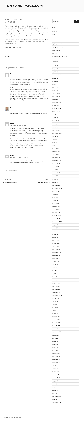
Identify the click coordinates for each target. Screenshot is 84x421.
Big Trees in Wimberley (58, 44)
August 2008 (55, 166)
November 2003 (56, 289)
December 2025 (56, 75)
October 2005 (56, 218)
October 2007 (56, 173)
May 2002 (55, 344)
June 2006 (55, 194)
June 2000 (55, 387)
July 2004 (55, 264)
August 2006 (55, 191)
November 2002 (56, 326)
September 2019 (56, 111)
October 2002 (56, 329)
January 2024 (56, 93)
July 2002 (55, 338)
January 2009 (56, 154)
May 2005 (55, 234)
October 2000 (56, 378)
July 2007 (55, 176)
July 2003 (55, 301)
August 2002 (55, 335)
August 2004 (55, 261)
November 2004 (56, 252)
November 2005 (56, 215)
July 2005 (55, 228)
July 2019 (54, 115)
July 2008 (55, 170)
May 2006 (55, 197)
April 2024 (55, 90)
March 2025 (55, 87)
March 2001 (55, 371)
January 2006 (56, 209)
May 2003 (55, 307)
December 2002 (56, 322)
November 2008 (56, 160)
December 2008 (56, 157)
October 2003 (56, 292)
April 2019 (55, 118)
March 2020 (55, 105)
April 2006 (55, 200)
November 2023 (56, 99)
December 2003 (56, 286)
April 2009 (55, 145)
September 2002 (57, 332)
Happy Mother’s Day (57, 47)
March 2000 (55, 393)
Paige (21, 19)
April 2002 (55, 347)
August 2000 (56, 381)
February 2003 (56, 316)
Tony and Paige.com (24, 6)
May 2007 (55, 179)
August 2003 (55, 298)
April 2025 (55, 84)
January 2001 (56, 375)
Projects (54, 31)
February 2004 (56, 280)
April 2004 (55, 274)
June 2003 (55, 304)
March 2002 (55, 350)
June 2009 (55, 139)
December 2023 (56, 96)
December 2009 (56, 130)
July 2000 (55, 384)
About (54, 34)
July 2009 (55, 136)
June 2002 (55, 341)
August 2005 (55, 225)
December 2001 (56, 356)
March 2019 (55, 121)
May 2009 (55, 142)
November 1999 (56, 396)
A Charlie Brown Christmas (59, 56)
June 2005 (55, 231)
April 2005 (55, 237)
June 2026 (55, 66)
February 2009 (56, 151)
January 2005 (56, 246)
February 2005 (56, 243)
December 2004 (56, 249)
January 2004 (56, 283)
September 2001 (56, 362)
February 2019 (56, 124)
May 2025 (55, 81)
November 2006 (56, 185)
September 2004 (57, 258)
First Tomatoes (56, 50)
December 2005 (56, 212)
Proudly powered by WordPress (12, 417)
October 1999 (56, 399)
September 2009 (57, 133)
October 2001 (56, 359)
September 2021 (56, 102)
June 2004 (55, 267)
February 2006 (56, 206)
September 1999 (56, 402)
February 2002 (56, 353)
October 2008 (56, 163)
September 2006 (57, 188)
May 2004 (55, 270)
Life (8, 56)
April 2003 (55, 310)
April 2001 (55, 368)
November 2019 (56, 108)
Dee (11, 74)
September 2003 (57, 295)
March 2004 (55, 277)
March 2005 (55, 240)
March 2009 (55, 148)
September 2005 (57, 222)
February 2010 (56, 127)
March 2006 (55, 203)
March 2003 (55, 313)
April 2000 (55, 390)
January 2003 (56, 319)
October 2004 (56, 255)
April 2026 (55, 72)
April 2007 (55, 182)
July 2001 (55, 365)
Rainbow (54, 53)
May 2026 (55, 69)
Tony (11, 108)
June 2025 (55, 78)
